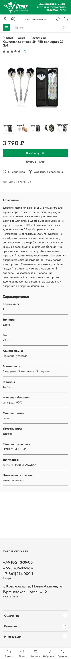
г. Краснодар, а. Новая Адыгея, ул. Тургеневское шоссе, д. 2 (33, 589)
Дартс (21, 37)
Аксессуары (38, 37)
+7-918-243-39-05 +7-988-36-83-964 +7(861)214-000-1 (18, 568)
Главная (8, 37)
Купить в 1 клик (35, 162)
